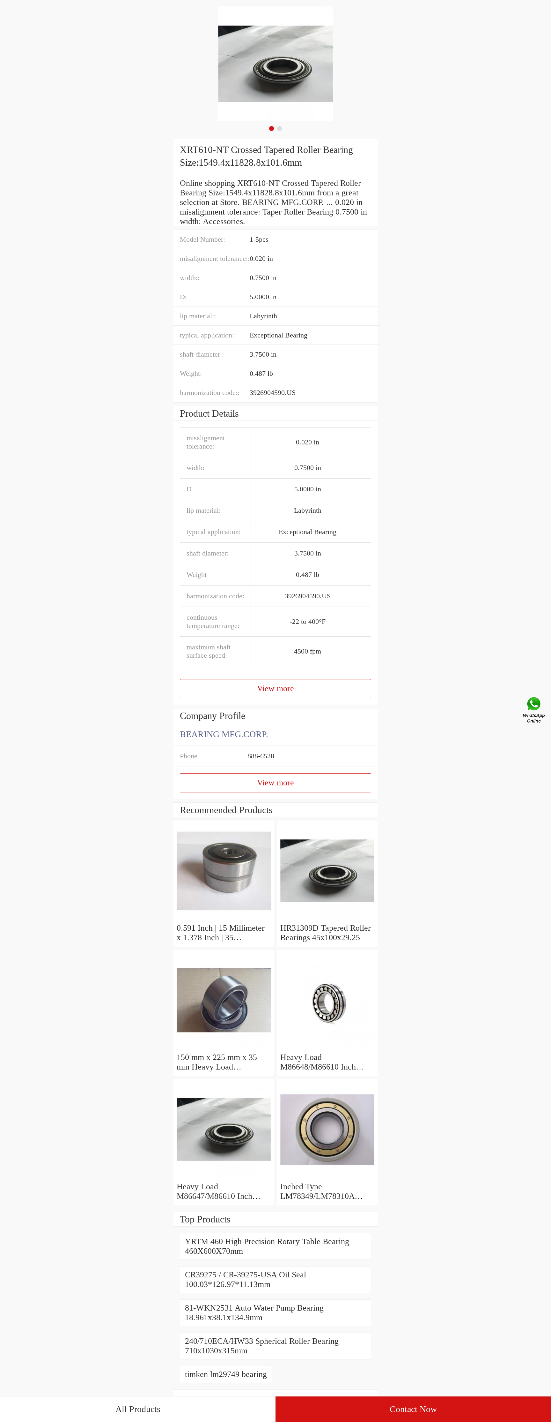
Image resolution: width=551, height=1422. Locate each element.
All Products (137, 1409)
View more (275, 688)
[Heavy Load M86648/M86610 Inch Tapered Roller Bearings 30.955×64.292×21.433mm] (327, 1047)
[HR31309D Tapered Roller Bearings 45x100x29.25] (327, 918)
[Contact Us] (534, 711)
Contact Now (413, 1409)
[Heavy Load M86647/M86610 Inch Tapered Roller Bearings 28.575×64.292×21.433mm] (223, 1177)
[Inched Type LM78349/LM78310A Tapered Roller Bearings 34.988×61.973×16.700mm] (327, 1177)
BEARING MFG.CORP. (224, 734)
